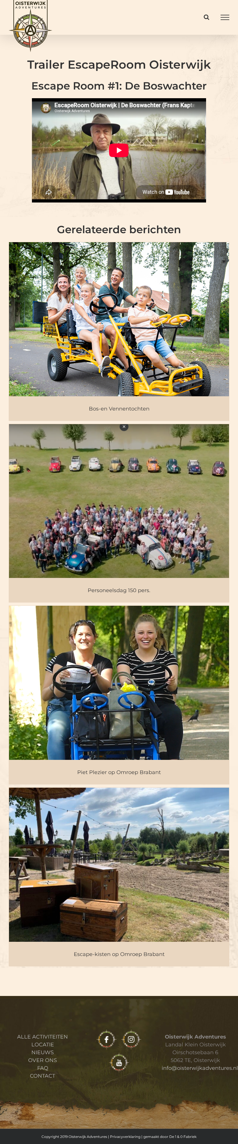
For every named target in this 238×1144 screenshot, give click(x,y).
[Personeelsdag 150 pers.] (119, 513)
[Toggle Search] (206, 17)
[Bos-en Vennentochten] (119, 331)
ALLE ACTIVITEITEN (42, 1037)
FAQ (42, 1068)
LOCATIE (42, 1044)
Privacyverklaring (125, 1136)
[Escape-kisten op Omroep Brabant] (119, 877)
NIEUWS (42, 1052)
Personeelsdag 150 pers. (119, 590)
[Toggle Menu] (225, 17)
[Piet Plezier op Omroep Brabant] (119, 695)
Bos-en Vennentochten (119, 409)
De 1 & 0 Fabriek (182, 1136)
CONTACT (42, 1076)
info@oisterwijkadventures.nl (200, 1068)
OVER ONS (42, 1060)
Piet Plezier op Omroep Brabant (119, 772)
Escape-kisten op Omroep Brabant (119, 954)
